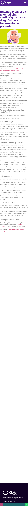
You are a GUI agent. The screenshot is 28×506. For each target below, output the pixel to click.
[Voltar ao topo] (1, 504)
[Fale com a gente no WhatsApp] (26, 504)
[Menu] (25, 3)
